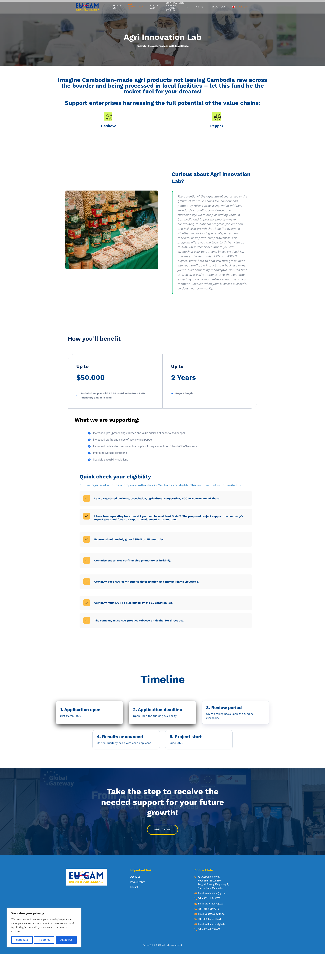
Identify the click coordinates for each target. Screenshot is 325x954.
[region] (44, 927)
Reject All (44, 939)
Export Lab (155, 6)
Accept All (66, 939)
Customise (22, 939)
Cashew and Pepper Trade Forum (175, 7)
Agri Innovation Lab (135, 6)
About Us (116, 6)
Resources (218, 6)
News (200, 6)
